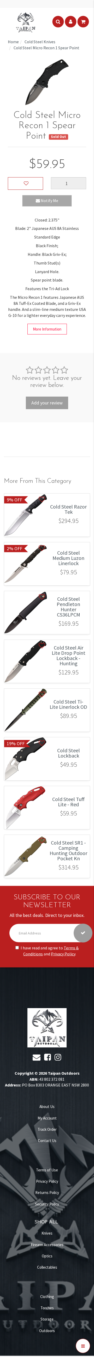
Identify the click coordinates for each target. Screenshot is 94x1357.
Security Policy (47, 1204)
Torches (47, 1307)
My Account (47, 1118)
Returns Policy (47, 1192)
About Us (47, 1106)
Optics (47, 1255)
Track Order (47, 1129)
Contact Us (47, 1140)
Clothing (47, 1296)
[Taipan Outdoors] (25, 21)
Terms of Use (47, 1169)
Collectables (47, 1267)
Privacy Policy (63, 953)
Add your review (47, 403)
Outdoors (47, 1330)
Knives (47, 1233)
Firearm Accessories (47, 1244)
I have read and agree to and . (50, 950)
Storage (47, 1319)
